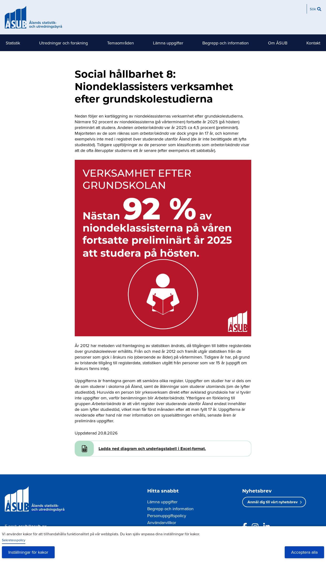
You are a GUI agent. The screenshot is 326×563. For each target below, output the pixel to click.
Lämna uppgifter (168, 43)
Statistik (13, 43)
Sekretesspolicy (13, 540)
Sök (313, 8)
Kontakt (313, 43)
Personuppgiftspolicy (166, 516)
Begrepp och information (225, 43)
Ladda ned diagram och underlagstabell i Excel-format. (152, 448)
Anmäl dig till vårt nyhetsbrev (272, 502)
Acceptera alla (304, 552)
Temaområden (120, 43)
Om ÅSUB (277, 43)
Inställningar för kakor (28, 552)
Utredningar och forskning (63, 43)
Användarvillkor (161, 522)
